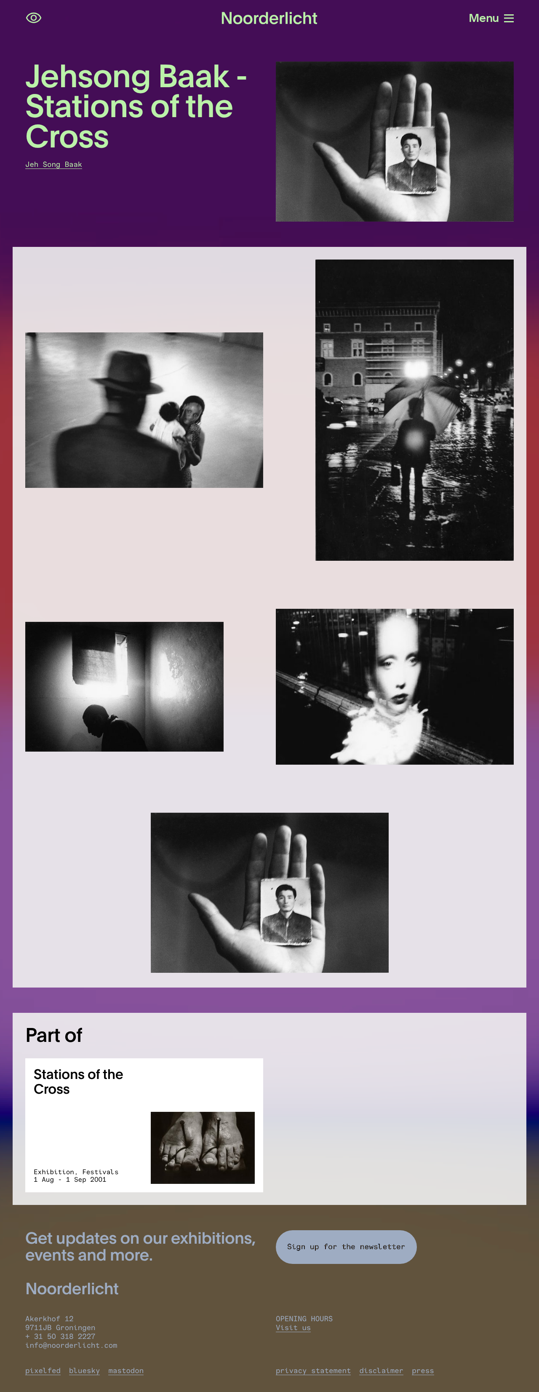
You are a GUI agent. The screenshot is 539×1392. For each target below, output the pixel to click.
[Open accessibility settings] (33, 18)
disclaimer (381, 1370)
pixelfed (43, 1370)
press (423, 1370)
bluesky (84, 1370)
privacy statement (313, 1370)
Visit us (293, 1327)
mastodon (126, 1370)
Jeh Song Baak (53, 164)
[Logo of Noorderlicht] (269, 18)
